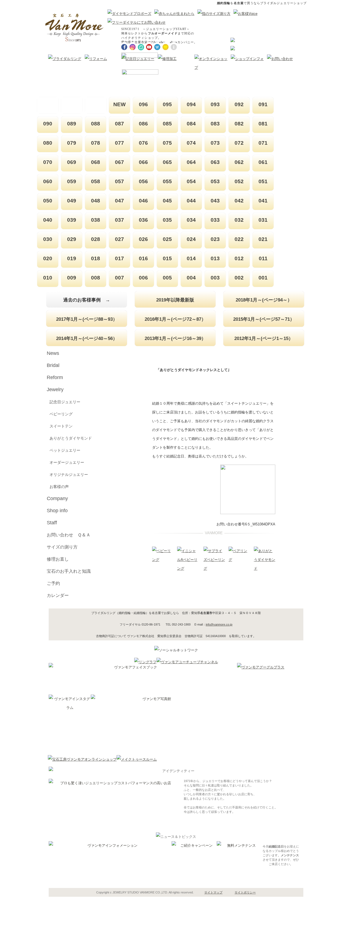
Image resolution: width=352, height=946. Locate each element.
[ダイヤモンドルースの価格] (232, 49)
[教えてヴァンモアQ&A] (232, 41)
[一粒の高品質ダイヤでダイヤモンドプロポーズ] (130, 14)
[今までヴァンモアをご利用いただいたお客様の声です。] (246, 14)
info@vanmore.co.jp (219, 624)
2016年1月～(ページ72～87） (175, 319)
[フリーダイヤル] (137, 22)
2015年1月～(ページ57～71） (264, 319)
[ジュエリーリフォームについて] (96, 59)
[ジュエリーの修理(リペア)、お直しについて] (167, 59)
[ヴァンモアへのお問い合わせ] (280, 59)
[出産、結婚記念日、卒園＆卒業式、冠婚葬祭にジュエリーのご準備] (137, 59)
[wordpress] (157, 46)
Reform (55, 377)
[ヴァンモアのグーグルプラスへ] (260, 667)
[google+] (141, 46)
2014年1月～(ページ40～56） (86, 338)
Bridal (53, 365)
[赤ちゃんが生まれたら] (175, 14)
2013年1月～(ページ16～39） (175, 338)
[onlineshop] (166, 46)
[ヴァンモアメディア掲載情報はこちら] (212, 67)
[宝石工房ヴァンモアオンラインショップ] (82, 759)
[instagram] (133, 46)
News (53, 353)
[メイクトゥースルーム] (137, 759)
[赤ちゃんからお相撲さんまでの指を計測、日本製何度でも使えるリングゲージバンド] (214, 14)
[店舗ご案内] (247, 59)
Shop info (57, 510)
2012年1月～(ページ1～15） (263, 338)
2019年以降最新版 (175, 300)
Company (57, 498)
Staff (52, 522)
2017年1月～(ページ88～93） (86, 319)
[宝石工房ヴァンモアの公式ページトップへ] (74, 27)
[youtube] (149, 46)
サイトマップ (213, 892)
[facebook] (124, 46)
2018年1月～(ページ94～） (264, 300)
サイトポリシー (245, 892)
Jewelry (55, 389)
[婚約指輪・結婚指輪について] (64, 59)
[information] (174, 46)
